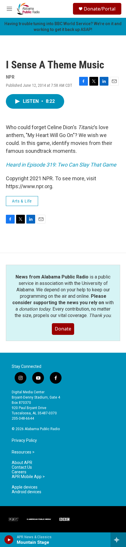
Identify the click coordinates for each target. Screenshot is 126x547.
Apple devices (25, 487)
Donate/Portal (99, 8)
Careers (19, 472)
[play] (9, 540)
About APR (22, 463)
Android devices (26, 492)
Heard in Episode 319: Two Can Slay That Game (61, 165)
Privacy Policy (24, 440)
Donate (63, 329)
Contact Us (22, 467)
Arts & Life (22, 201)
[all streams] (118, 539)
